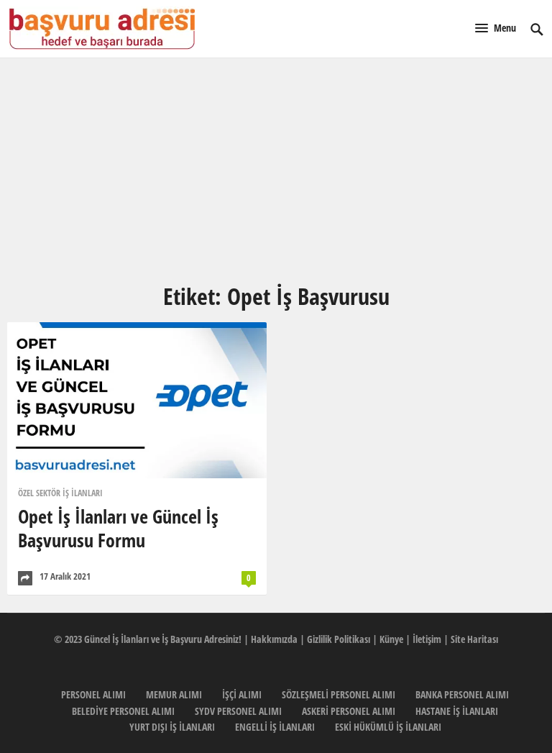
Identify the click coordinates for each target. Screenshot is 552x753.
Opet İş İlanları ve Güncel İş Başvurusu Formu (118, 528)
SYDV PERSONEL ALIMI (238, 711)
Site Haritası (474, 639)
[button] (495, 28)
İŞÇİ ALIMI (242, 694)
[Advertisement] (276, 169)
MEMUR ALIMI (174, 694)
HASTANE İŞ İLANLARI (456, 711)
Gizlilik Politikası (338, 639)
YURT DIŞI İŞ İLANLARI (172, 727)
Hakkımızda (274, 639)
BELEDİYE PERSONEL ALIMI (123, 711)
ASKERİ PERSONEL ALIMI (348, 711)
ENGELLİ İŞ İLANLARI (275, 727)
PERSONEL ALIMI (93, 694)
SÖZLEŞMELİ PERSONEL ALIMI (338, 694)
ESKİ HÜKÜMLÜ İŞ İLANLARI (388, 727)
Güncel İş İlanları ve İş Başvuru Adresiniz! (163, 639)
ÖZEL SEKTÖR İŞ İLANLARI (60, 493)
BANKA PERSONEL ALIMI (462, 694)
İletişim (427, 639)
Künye (391, 639)
